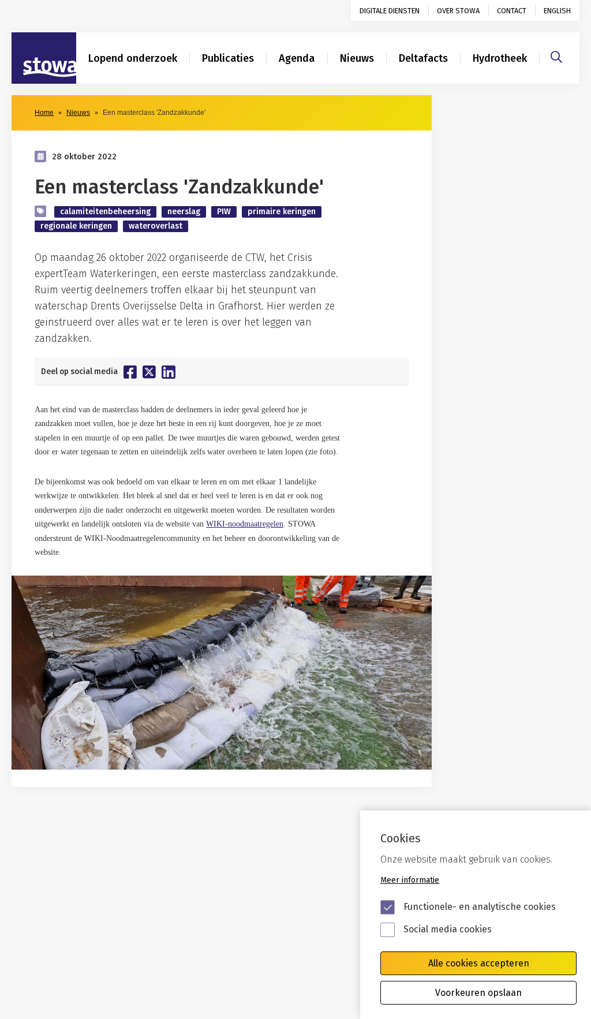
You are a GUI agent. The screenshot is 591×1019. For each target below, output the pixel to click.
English (557, 10)
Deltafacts (423, 58)
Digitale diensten (390, 10)
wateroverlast (155, 226)
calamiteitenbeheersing (105, 212)
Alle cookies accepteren (478, 963)
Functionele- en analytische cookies (479, 906)
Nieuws (357, 58)
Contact (511, 10)
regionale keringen (76, 226)
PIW (224, 212)
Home (44, 113)
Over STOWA (458, 10)
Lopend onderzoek (132, 58)
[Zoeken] (556, 55)
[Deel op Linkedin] (168, 372)
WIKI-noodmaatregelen (244, 524)
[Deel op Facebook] (130, 371)
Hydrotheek (500, 58)
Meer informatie (409, 880)
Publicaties (228, 58)
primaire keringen (282, 212)
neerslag (183, 212)
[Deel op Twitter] (149, 371)
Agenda (297, 58)
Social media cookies (447, 929)
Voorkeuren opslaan (478, 992)
